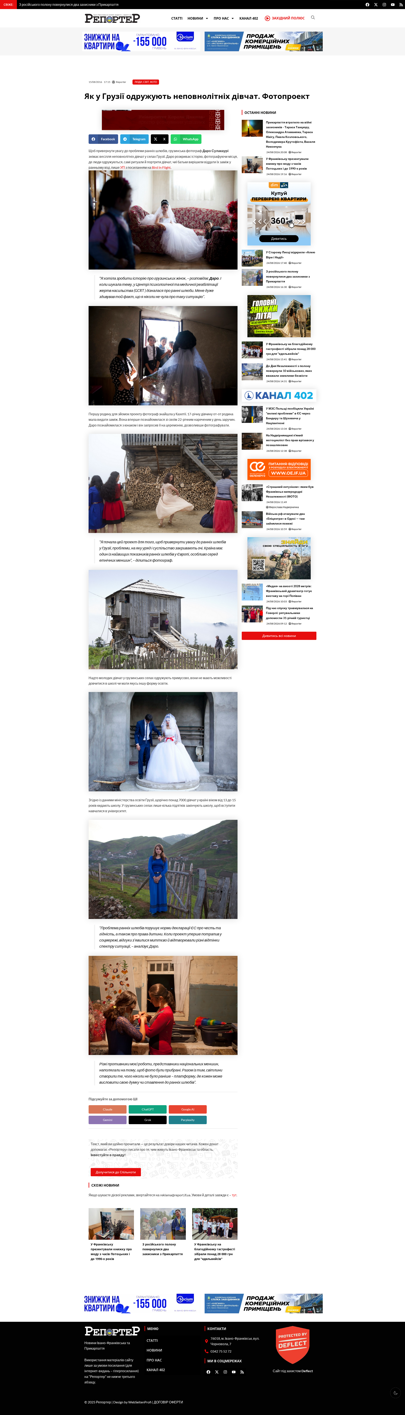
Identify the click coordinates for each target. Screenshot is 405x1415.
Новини (195, 18)
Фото (153, 82)
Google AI (187, 1109)
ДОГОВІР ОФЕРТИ (168, 1402)
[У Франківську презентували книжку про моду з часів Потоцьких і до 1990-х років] (252, 164)
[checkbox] (395, 1393)
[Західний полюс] (267, 18)
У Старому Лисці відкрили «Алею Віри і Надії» (290, 254)
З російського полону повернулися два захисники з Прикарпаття (288, 276)
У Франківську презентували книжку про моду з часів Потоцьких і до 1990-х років (287, 163)
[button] (103, 139)
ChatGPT (148, 1109)
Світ (146, 82)
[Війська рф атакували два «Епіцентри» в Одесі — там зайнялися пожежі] (252, 519)
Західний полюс (288, 18)
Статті (176, 18)
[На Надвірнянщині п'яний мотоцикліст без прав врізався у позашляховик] (252, 441)
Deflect (307, 1371)
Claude (107, 1109)
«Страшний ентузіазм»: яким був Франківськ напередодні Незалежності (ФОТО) (290, 491)
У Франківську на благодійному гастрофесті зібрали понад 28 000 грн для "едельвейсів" (291, 348)
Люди (138, 82)
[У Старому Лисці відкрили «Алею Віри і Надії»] (252, 258)
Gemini (107, 1120)
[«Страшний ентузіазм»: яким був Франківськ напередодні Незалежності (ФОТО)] (252, 492)
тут (234, 1195)
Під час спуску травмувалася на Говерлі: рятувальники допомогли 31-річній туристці (289, 612)
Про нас (221, 18)
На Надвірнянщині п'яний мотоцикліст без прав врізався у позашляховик (290, 440)
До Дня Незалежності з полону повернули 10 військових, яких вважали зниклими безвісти (289, 370)
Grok (147, 1120)
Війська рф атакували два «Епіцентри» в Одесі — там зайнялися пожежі (285, 518)
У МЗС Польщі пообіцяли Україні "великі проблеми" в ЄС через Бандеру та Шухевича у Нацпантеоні (290, 416)
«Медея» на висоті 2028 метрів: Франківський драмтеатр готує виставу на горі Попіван (289, 591)
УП (123, 167)
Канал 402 (248, 18)
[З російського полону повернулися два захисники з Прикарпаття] (252, 277)
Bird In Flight (161, 167)
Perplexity (187, 1120)
